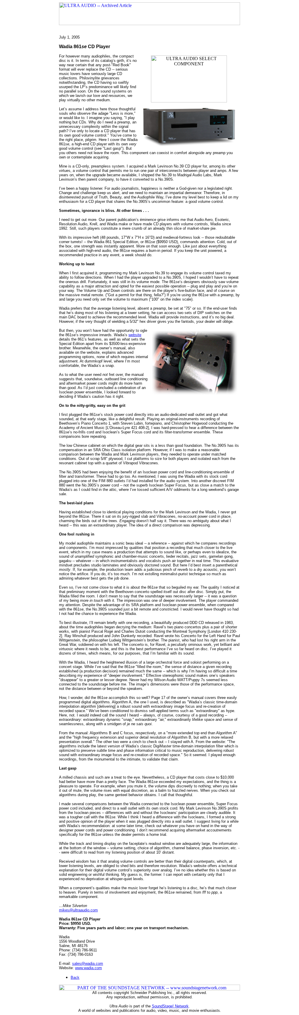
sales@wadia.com (87, 963)
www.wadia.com (88, 968)
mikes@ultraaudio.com (78, 910)
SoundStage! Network (170, 1006)
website (134, 335)
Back (75, 977)
